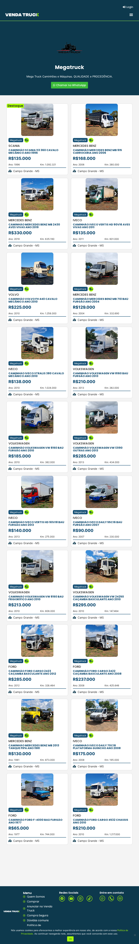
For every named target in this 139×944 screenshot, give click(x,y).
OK (70, 939)
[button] (131, 14)
